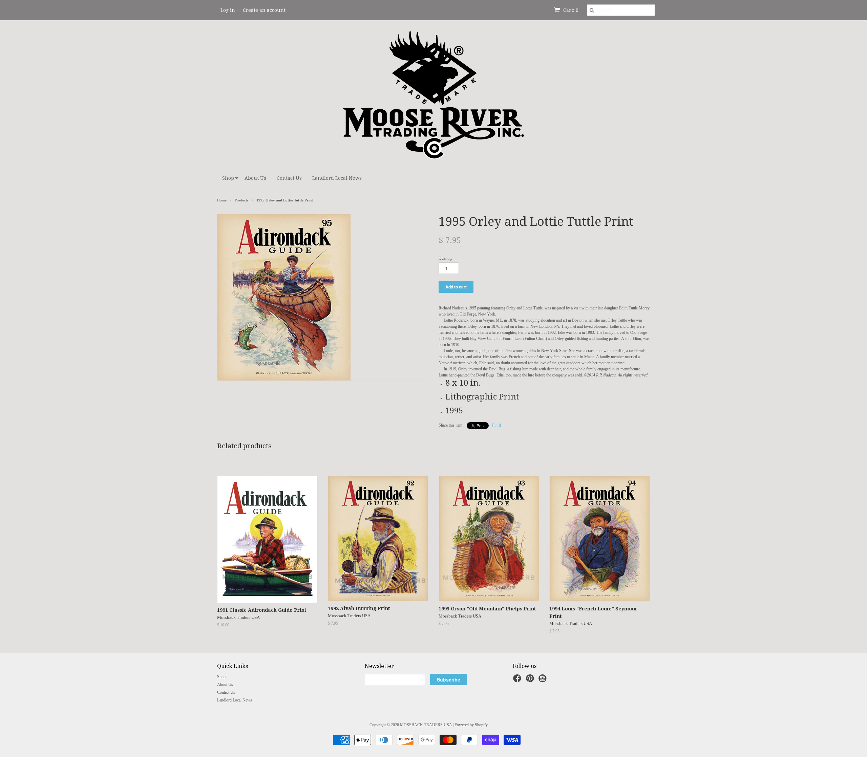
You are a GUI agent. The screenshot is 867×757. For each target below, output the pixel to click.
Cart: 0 (570, 10)
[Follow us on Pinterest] (531, 680)
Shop (228, 178)
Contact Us (289, 178)
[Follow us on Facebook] (518, 680)
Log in (227, 10)
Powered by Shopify (471, 724)
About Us (255, 178)
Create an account (264, 10)
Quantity (445, 258)
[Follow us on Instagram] (543, 680)
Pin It (496, 425)
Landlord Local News (337, 178)
